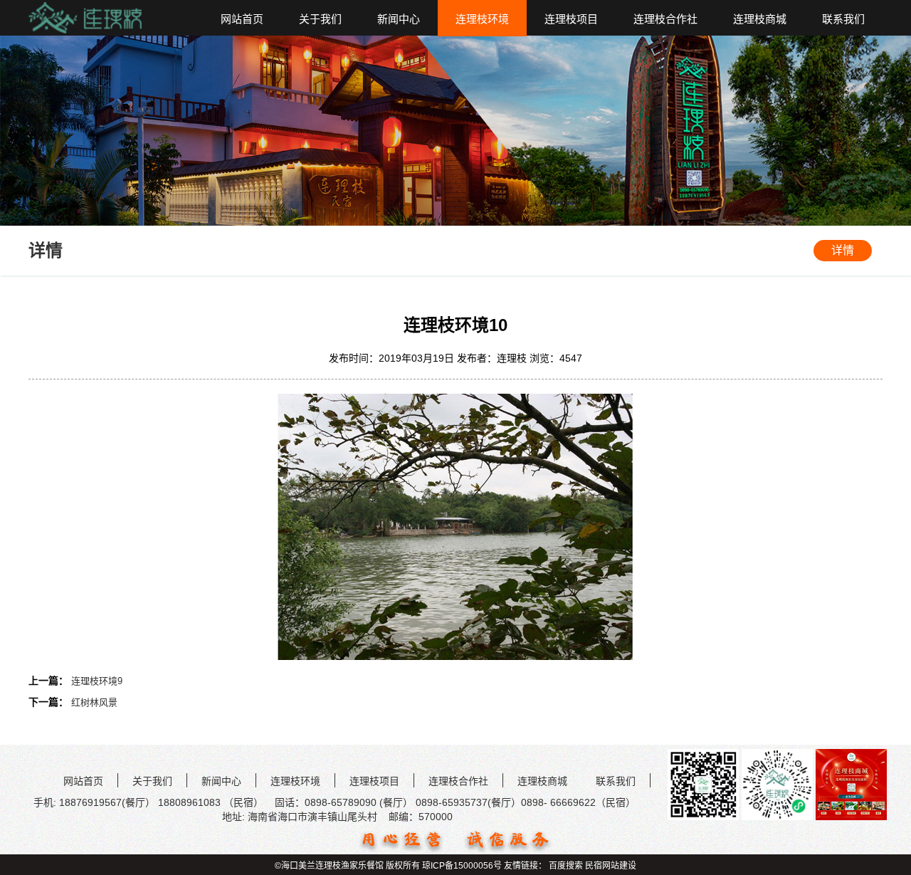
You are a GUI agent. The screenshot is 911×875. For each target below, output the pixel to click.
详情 (842, 250)
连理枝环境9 (96, 681)
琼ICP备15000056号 (462, 866)
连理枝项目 (571, 18)
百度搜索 (566, 866)
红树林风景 (94, 702)
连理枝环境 (482, 18)
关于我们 (320, 18)
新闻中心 (398, 18)
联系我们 (843, 18)
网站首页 (242, 18)
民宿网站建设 (610, 866)
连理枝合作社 (665, 18)
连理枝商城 (759, 18)
